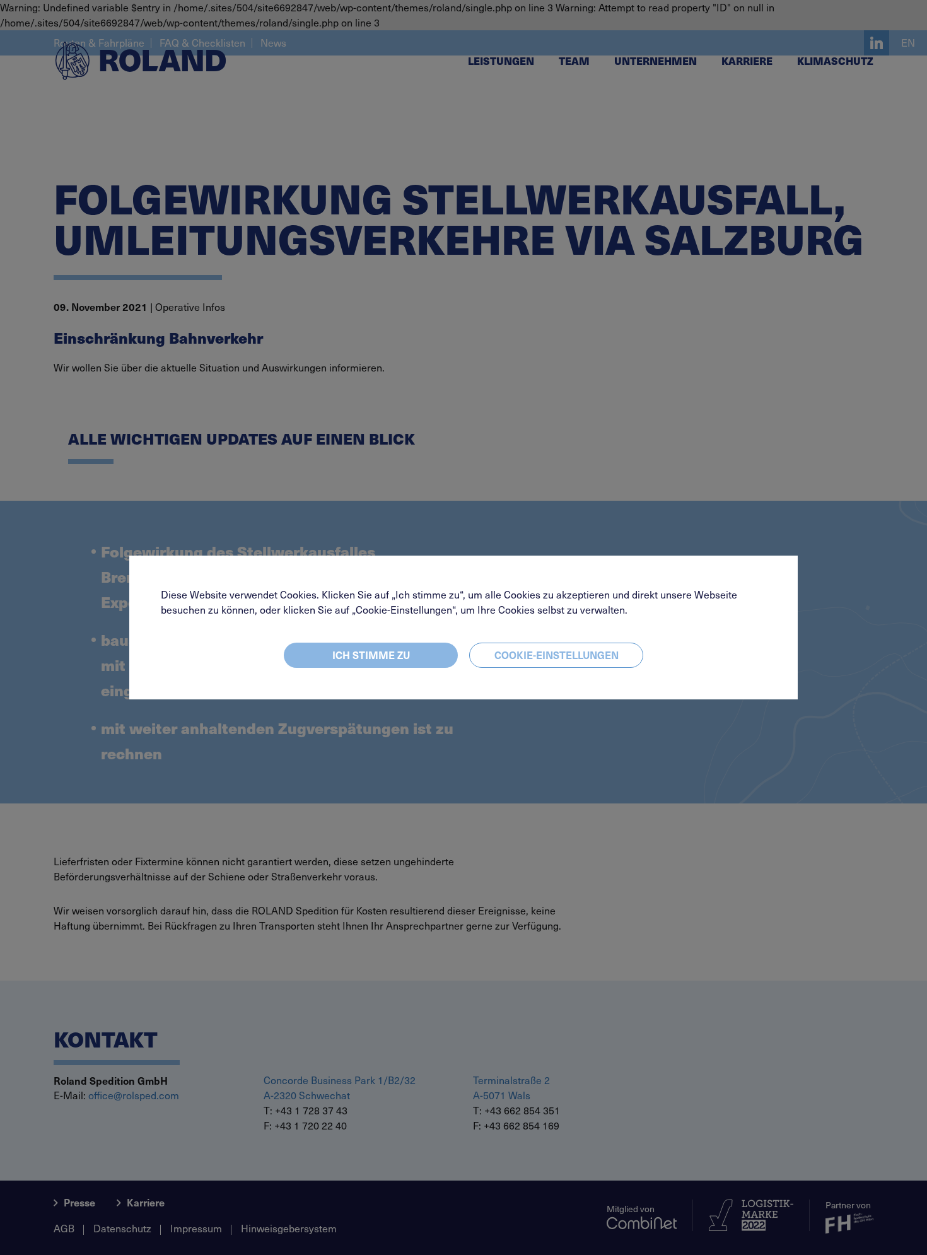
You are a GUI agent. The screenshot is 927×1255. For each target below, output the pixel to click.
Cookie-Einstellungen (556, 655)
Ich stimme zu (371, 655)
